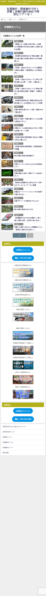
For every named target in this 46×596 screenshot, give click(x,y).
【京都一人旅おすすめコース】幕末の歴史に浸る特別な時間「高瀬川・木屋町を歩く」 (28, 91)
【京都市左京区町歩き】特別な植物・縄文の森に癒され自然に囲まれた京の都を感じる (28, 58)
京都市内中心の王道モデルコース (14, 426)
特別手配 (5, 452)
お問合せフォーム (23, 250)
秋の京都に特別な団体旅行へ (24, 155)
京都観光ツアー (7, 447)
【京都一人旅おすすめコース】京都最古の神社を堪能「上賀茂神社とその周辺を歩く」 (28, 70)
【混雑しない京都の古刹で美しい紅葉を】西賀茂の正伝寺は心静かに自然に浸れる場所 (28, 46)
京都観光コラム (7, 442)
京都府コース (7, 437)
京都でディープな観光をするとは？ (26, 201)
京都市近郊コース (8, 432)
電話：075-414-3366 (23, 258)
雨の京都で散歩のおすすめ (23, 209)
